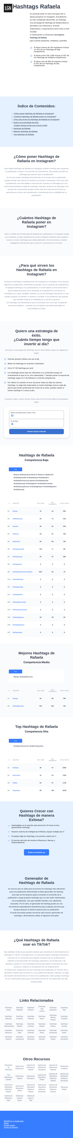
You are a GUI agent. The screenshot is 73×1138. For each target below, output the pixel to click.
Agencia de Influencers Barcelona (42, 1067)
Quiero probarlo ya (36, 852)
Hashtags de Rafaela (21, 129)
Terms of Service (11, 1127)
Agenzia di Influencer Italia (8, 1098)
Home (6, 1123)
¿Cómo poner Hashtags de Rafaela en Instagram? (33, 114)
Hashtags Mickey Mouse (53, 1017)
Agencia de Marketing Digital (42, 1077)
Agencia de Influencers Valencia (53, 1067)
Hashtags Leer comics (41, 1008)
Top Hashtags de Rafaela (23, 134)
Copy (15, 469)
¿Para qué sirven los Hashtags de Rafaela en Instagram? (36, 120)
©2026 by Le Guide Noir (14, 1121)
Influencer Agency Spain (19, 1098)
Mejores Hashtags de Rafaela (25, 131)
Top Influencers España (8, 1077)
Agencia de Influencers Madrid (31, 1067)
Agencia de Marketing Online (19, 1088)
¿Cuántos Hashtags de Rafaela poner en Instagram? (34, 117)
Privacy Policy (9, 1125)
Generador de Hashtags (8, 1067)
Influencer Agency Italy (30, 1098)
